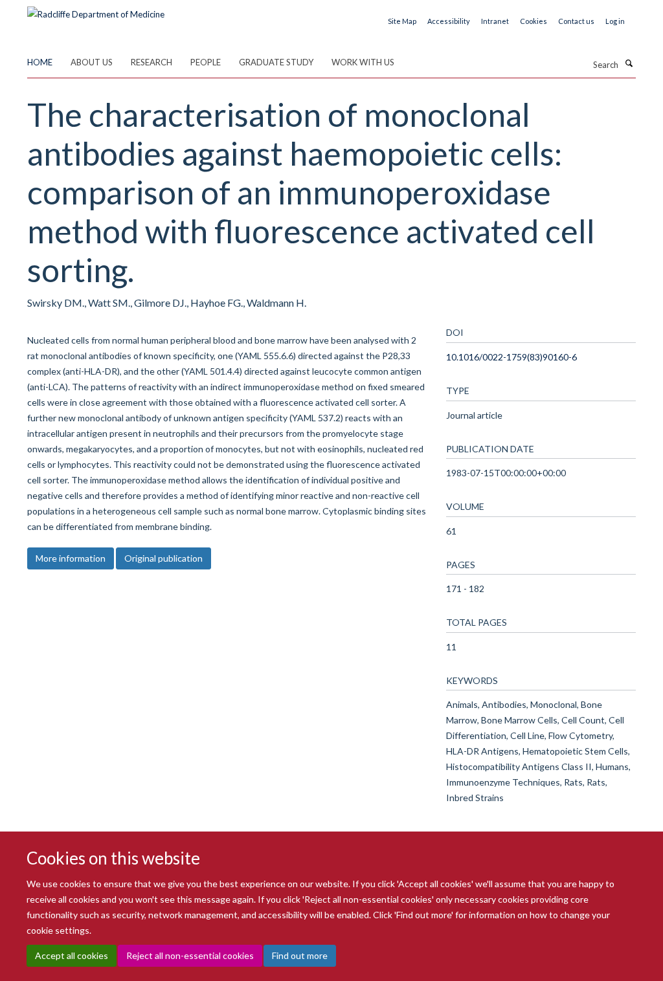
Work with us (363, 62)
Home (39, 62)
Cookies (533, 21)
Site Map (402, 21)
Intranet (495, 21)
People (205, 62)
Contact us (576, 21)
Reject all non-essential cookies (190, 955)
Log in (615, 21)
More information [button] (71, 558)
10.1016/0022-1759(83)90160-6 (511, 356)
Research (151, 62)
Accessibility (448, 21)
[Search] (629, 63)
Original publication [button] (163, 558)
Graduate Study (276, 62)
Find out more (300, 955)
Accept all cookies (71, 955)
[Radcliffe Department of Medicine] (95, 10)
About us (92, 62)
